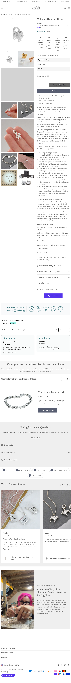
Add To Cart (53, 91)
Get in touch (35, 437)
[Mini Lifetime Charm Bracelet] (18, 402)
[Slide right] (68, 379)
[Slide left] (63, 379)
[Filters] (56, 330)
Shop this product (48, 410)
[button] (41, 32)
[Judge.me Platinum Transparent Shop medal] (38, 309)
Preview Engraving (59, 85)
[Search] (65, 8)
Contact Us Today (43, 260)
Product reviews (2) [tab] (7, 330)
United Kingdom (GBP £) (11, 665)
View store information (45, 103)
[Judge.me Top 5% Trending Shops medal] (60, 309)
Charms (10, 14)
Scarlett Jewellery (11, 669)
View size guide (42, 253)
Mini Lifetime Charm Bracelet (51, 392)
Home (3, 14)
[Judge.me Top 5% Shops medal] (53, 309)
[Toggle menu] (2, 8)
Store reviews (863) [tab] (20, 330)
